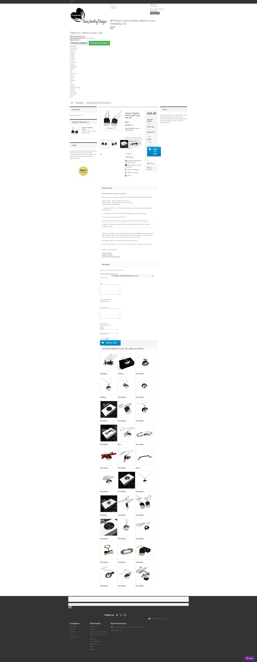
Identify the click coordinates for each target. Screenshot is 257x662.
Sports (72, 75)
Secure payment (95, 641)
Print (129, 175)
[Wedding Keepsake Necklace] (109, 386)
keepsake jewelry (81, 156)
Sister (71, 69)
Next (101, 154)
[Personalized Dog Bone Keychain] (109, 551)
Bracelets (72, 91)
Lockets (72, 84)
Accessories (73, 93)
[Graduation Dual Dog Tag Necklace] (144, 551)
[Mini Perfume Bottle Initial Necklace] (127, 433)
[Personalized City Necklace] (109, 527)
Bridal (71, 78)
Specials (76, 109)
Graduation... (140, 562)
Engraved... (103, 515)
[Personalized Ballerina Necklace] (127, 386)
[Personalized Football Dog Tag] (127, 409)
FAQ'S (92, 646)
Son (71, 82)
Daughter (72, 80)
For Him (72, 64)
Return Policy (94, 644)
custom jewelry (88, 153)
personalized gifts (87, 151)
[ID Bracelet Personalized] (127, 551)
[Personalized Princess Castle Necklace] (127, 480)
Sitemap (92, 649)
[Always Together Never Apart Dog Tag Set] (104, 144)
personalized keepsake (77, 153)
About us (92, 639)
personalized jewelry (76, 151)
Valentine (72, 77)
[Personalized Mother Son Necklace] (144, 574)
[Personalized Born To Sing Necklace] (144, 386)
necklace (72, 154)
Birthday (72, 51)
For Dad (72, 57)
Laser (71, 96)
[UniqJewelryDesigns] (88, 16)
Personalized (73, 48)
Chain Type (150, 127)
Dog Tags (72, 86)
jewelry (95, 151)
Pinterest (130, 157)
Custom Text (151, 133)
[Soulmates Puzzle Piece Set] (109, 362)
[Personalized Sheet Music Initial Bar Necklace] (127, 504)
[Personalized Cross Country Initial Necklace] (109, 433)
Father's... (121, 373)
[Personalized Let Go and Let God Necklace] (127, 527)
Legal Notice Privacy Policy (98, 632)
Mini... (120, 444)
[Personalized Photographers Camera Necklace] (127, 457)
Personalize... (140, 373)
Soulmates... (104, 373)
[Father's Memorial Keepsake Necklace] (127, 362)
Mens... (138, 468)
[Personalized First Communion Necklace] (144, 409)
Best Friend (73, 50)
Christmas (73, 53)
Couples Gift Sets (75, 87)
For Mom (72, 59)
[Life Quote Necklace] (109, 409)
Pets (71, 71)
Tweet (129, 154)
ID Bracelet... (122, 562)
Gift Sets (72, 89)
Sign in (72, 2)
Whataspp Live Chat (162, 618)
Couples (72, 55)
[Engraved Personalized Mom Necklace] (109, 504)
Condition (128, 125)
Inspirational (73, 66)
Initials (149, 139)
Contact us (73, 1)
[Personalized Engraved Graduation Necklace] (144, 362)
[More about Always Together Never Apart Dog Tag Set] (75, 132)
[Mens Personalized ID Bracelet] (144, 457)
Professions (73, 73)
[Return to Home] (72, 103)
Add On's (72, 95)
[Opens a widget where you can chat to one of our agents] (249, 658)
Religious (72, 68)
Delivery (92, 629)
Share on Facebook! (133, 169)
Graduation (73, 62)
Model (127, 122)
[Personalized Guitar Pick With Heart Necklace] (144, 527)
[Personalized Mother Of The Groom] (127, 574)
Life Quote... (104, 420)
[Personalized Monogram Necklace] (144, 480)
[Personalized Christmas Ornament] (109, 457)
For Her (72, 60)
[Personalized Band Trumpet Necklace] (109, 480)
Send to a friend (133, 172)
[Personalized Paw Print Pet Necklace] (109, 574)
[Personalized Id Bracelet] (144, 433)
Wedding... (103, 397)
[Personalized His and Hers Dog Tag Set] (144, 504)
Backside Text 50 (150, 120)
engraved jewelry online (82, 154)
